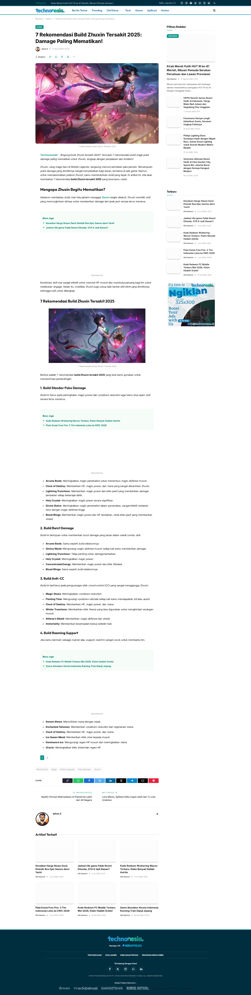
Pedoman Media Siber (152, 955)
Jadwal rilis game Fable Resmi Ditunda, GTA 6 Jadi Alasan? (77, 227)
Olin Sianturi (40, 877)
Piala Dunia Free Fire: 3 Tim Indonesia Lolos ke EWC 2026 (76, 425)
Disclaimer (111, 955)
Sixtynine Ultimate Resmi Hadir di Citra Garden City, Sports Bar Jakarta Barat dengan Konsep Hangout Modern (197, 165)
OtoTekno (112, 10)
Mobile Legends (67, 769)
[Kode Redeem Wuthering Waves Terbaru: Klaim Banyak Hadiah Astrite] (139, 851)
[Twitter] (25, 185)
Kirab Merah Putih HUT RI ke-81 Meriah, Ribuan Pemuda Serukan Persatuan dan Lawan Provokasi (83, 3)
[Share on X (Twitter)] (68, 57)
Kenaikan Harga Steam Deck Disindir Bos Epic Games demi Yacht (80, 223)
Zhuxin (106, 197)
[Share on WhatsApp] (56, 57)
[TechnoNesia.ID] (50, 10)
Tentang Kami (95, 955)
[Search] (214, 10)
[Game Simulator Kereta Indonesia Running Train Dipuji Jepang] (139, 893)
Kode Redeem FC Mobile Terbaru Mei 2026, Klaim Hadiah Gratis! (80, 661)
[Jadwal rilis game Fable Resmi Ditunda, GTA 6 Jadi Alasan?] (97, 851)
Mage (54, 769)
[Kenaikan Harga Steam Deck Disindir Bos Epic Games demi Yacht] (54, 851)
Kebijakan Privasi (129, 955)
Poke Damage (84, 769)
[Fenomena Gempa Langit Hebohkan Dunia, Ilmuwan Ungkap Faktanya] (174, 121)
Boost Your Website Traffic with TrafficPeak (172, 988)
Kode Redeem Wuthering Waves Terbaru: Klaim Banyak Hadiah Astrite (83, 420)
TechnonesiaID (49, 155)
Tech (128, 10)
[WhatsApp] (25, 170)
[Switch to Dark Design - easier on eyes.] (214, 3)
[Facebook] (25, 177)
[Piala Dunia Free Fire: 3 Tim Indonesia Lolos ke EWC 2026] (54, 893)
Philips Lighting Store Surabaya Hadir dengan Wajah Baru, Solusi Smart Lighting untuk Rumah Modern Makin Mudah (199, 141)
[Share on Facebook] (62, 57)
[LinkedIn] (25, 192)
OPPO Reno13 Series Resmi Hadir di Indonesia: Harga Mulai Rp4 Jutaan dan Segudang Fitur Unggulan (197, 102)
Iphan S (45, 49)
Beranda (39, 19)
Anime (165, 10)
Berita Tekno (79, 10)
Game (139, 10)
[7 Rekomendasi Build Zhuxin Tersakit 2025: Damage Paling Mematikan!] (97, 103)
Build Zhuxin (42, 769)
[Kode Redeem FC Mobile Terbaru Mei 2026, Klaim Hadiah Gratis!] (97, 893)
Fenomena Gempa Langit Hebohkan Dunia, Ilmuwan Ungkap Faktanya (197, 121)
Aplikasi (152, 10)
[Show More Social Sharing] (74, 57)
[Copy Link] (50, 57)
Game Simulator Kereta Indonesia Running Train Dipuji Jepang (78, 666)
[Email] (25, 207)
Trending (97, 10)
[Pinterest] (25, 199)
